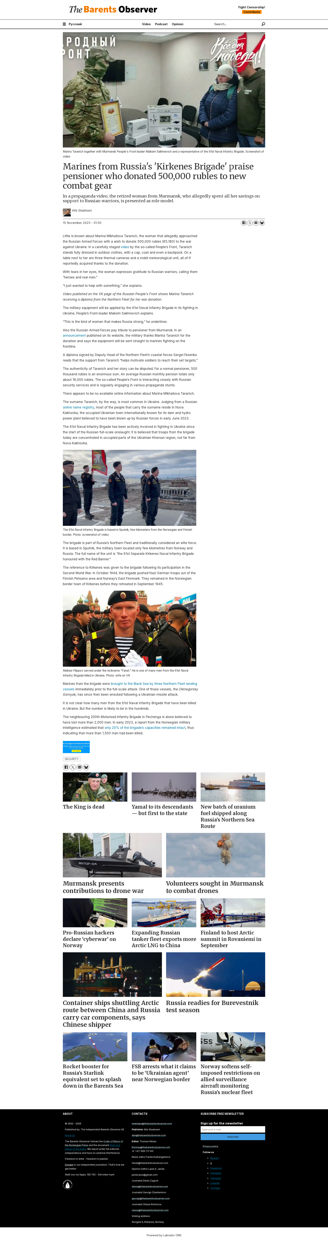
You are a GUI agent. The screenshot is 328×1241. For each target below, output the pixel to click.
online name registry (78, 407)
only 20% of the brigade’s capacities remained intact (145, 728)
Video (146, 24)
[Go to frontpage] (114, 10)
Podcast (161, 24)
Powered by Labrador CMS (164, 1235)
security (71, 758)
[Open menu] (64, 24)
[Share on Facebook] (244, 223)
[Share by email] (256, 223)
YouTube (215, 1188)
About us (70, 1135)
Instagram (215, 1173)
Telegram (215, 1178)
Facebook (216, 1168)
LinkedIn (215, 1183)
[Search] (263, 24)
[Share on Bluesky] (262, 223)
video (125, 247)
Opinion (177, 24)
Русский (75, 24)
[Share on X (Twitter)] (250, 223)
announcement (74, 335)
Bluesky (214, 1158)
